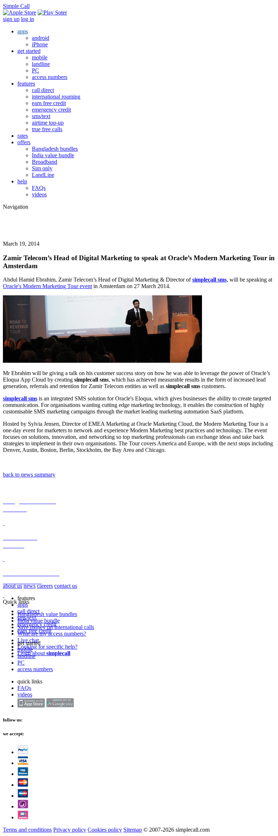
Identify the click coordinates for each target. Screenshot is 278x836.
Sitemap (132, 830)
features (26, 83)
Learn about (43, 653)
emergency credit (51, 110)
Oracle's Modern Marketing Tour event (47, 286)
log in (27, 19)
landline (41, 64)
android (40, 38)
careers (45, 586)
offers (23, 142)
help (22, 181)
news (29, 586)
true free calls (47, 129)
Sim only (42, 168)
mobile (39, 57)
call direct (43, 90)
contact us (65, 586)
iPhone (40, 44)
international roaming (56, 96)
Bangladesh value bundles (47, 614)
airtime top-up (48, 123)
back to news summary (29, 474)
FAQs (39, 188)
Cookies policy (105, 830)
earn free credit (49, 103)
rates (22, 136)
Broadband (44, 162)
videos (39, 194)
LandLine (43, 175)
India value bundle (53, 155)
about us (12, 586)
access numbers (49, 77)
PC (35, 70)
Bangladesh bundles (55, 149)
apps (22, 31)
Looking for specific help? (47, 647)
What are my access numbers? (51, 634)
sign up (11, 19)
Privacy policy (69, 830)
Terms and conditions (27, 830)
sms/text (41, 116)
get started (29, 51)
